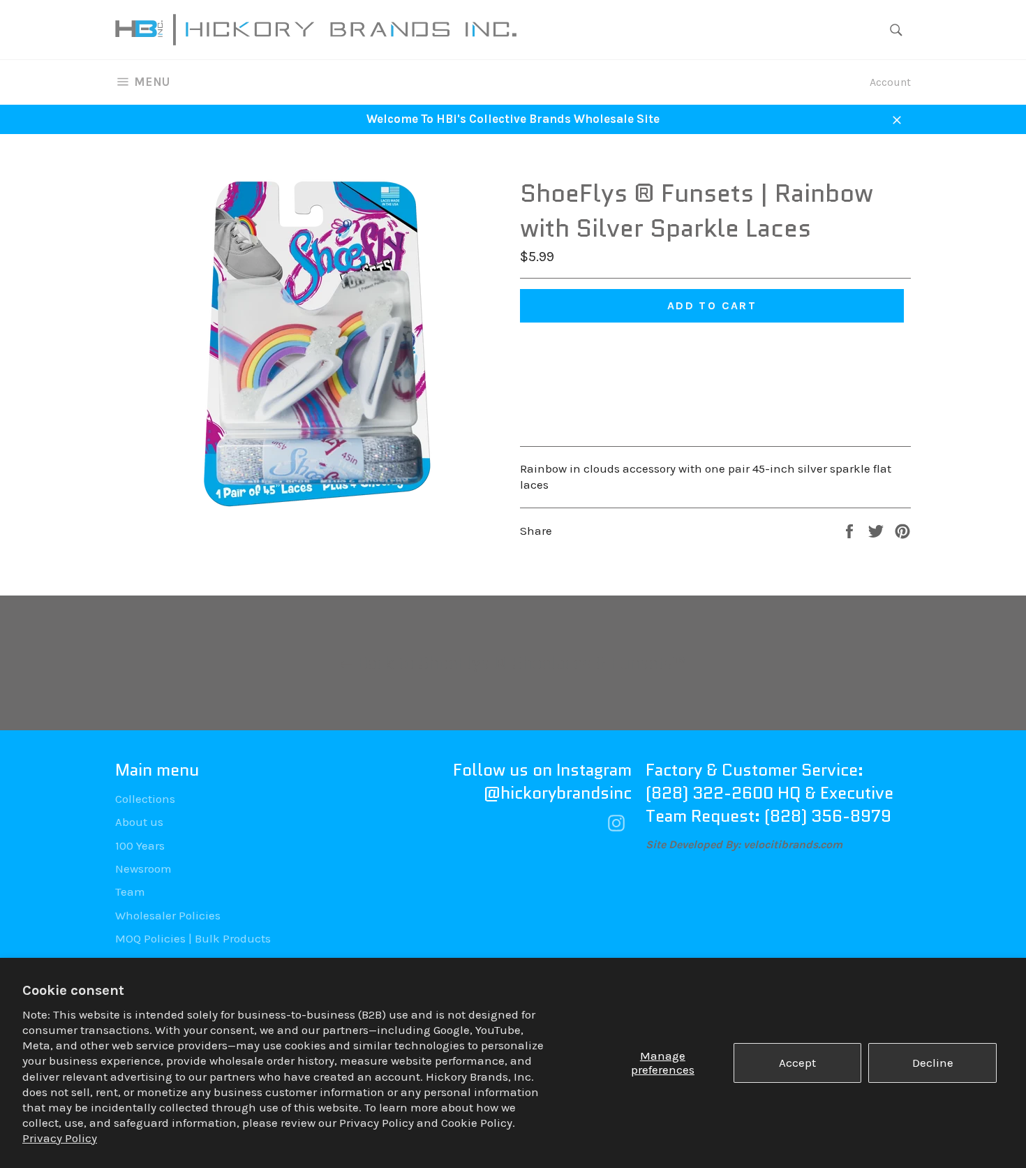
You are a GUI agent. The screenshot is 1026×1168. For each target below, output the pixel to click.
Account (890, 82)
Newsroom (143, 868)
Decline (932, 1063)
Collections (145, 799)
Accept (797, 1063)
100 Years (140, 845)
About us (139, 822)
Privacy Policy (59, 1138)
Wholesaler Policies (168, 915)
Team (130, 892)
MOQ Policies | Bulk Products (193, 938)
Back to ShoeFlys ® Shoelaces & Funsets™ (520, 662)
